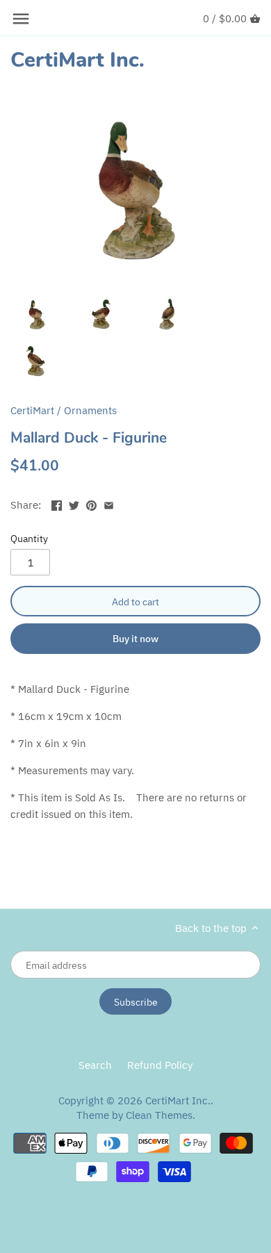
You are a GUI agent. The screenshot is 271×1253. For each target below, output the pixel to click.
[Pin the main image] (91, 503)
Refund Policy (159, 1065)
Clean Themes (159, 1115)
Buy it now (135, 638)
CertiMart (32, 410)
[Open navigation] (20, 18)
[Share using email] (109, 503)
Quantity (29, 538)
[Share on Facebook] (56, 503)
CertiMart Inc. (77, 60)
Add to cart (135, 601)
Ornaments (90, 410)
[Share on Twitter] (74, 503)
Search (95, 1065)
